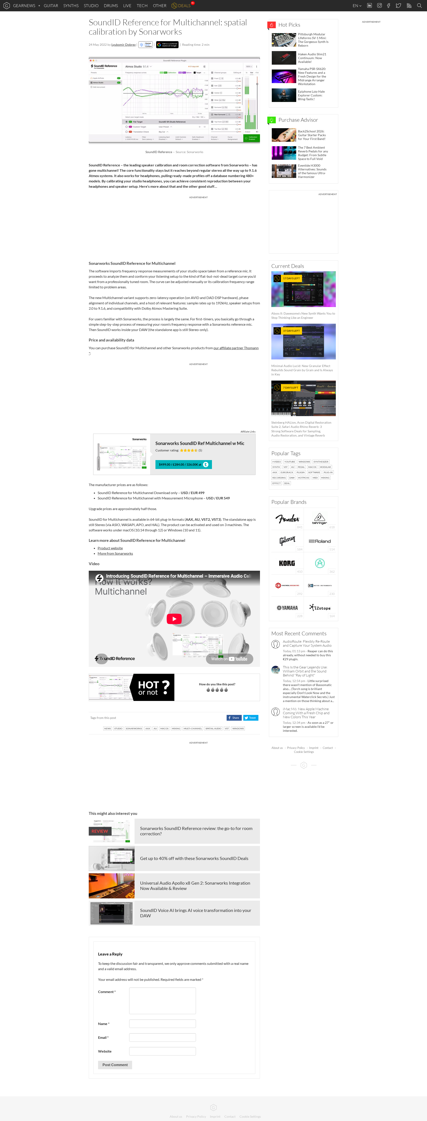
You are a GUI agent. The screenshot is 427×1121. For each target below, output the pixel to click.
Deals (184, 5)
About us (277, 748)
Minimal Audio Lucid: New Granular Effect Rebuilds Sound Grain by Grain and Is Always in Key (302, 352)
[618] (320, 518)
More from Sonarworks (115, 553)
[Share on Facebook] (234, 718)
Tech (142, 5)
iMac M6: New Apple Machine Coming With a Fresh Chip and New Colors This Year (306, 713)
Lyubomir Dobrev (123, 44)
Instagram (379, 5)
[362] (320, 562)
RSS (408, 5)
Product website (110, 548)
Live (127, 5)
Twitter (398, 5)
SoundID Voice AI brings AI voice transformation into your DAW (195, 913)
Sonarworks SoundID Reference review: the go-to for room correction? (196, 831)
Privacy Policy (296, 748)
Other (159, 5)
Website (105, 1051)
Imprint (313, 748)
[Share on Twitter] (250, 718)
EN (356, 5)
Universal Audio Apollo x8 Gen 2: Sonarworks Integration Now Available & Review (195, 885)
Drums (111, 5)
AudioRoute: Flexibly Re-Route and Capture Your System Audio (307, 643)
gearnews (24, 5)
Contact (328, 748)
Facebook (388, 5)
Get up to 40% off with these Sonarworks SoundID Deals (194, 858)
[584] (287, 540)
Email (103, 1037)
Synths (71, 5)
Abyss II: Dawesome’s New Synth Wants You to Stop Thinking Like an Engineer (303, 298)
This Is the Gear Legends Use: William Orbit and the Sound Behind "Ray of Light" (305, 671)
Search (420, 5)
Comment (107, 991)
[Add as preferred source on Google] (167, 44)
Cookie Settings (304, 752)
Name (103, 1023)
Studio (91, 5)
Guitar (51, 5)
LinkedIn (369, 5)
